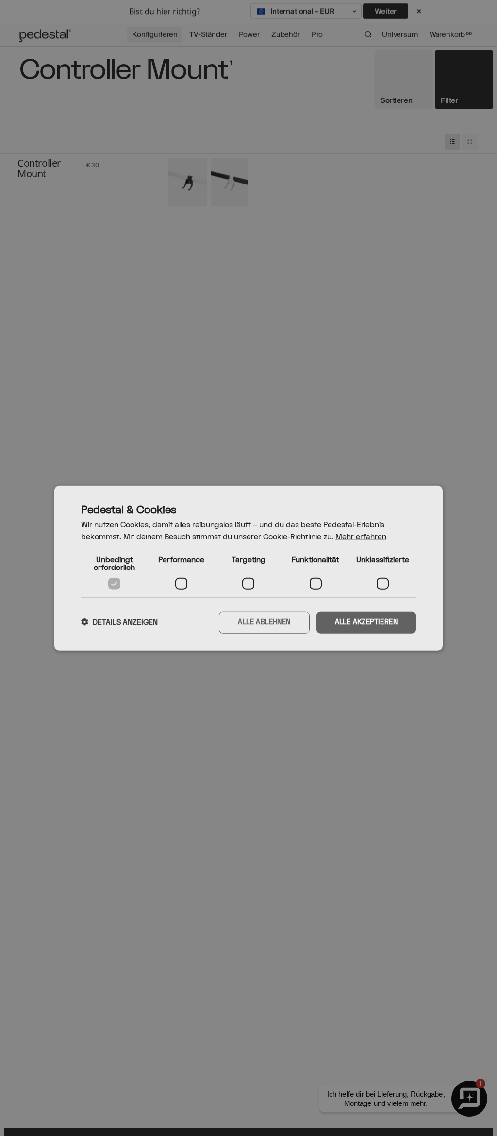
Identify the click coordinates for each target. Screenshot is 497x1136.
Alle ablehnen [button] (264, 622)
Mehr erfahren (360, 537)
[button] (119, 622)
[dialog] (248, 568)
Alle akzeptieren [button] (366, 622)
